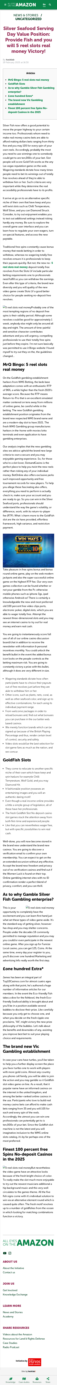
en (44, 4)
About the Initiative (13, 1268)
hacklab (10, 59)
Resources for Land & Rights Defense (24, 1338)
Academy (8, 1316)
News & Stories (26, 15)
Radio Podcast (11, 1347)
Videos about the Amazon (17, 1334)
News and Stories (13, 1312)
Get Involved (10, 1290)
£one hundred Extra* (20, 95)
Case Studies (10, 1342)
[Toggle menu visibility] (5, 4)
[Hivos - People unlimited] (34, 1362)
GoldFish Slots (16, 83)
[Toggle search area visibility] (51, 5)
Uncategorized (28, 19)
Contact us (9, 1272)
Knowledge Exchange (15, 1294)
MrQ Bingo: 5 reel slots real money (28, 79)
